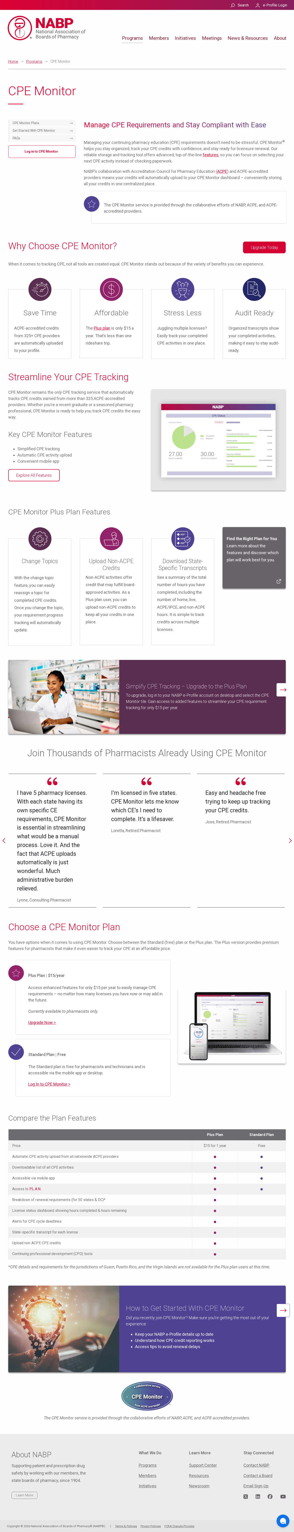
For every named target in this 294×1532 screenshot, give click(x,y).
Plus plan (102, 328)
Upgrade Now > (42, 1022)
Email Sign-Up (256, 1486)
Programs (132, 38)
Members (159, 38)
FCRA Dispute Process (179, 1526)
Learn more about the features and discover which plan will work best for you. (253, 549)
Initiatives (185, 38)
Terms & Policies (126, 1526)
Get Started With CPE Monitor (34, 130)
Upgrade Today (264, 247)
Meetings (212, 38)
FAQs (16, 138)
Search (243, 5)
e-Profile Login (275, 5)
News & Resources (248, 38)
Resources (199, 1475)
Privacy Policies (151, 1526)
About (280, 38)
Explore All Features (34, 475)
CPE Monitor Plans (26, 123)
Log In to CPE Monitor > (49, 1084)
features (210, 154)
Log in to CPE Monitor (41, 151)
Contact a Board (257, 1475)
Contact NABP (256, 1465)
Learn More (24, 1495)
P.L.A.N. (35, 1189)
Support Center (203, 1465)
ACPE (222, 171)
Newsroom (199, 1486)
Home (13, 61)
